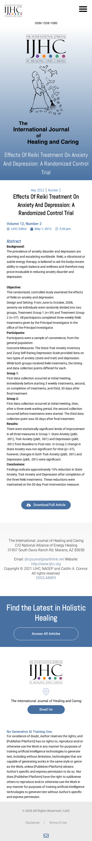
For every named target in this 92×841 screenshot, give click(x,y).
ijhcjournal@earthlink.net (44, 559)
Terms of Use (58, 822)
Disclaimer (32, 822)
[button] (83, 9)
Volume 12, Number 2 (24, 224)
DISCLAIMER (46, 578)
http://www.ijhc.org (46, 564)
